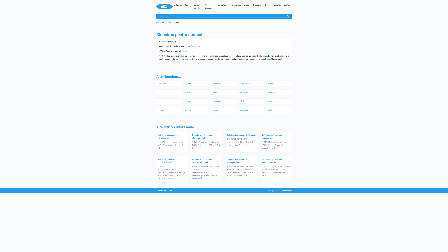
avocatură (244, 92)
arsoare (188, 83)
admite (182, 56)
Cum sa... (186, 6)
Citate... (287, 5)
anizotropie (244, 110)
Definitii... (178, 5)
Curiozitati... (223, 5)
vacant (269, 59)
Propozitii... (257, 5)
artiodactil (217, 83)
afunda (216, 92)
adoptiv (188, 101)
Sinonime (167, 22)
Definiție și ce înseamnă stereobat (241, 135)
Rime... (268, 5)
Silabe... (247, 5)
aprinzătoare (245, 83)
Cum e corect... (197, 6)
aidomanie (272, 101)
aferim (242, 101)
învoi (233, 56)
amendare (162, 83)
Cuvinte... (277, 5)
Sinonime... (236, 5)
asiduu (160, 101)
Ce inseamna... (210, 6)
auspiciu (271, 92)
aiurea (215, 110)
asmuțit (271, 83)
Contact (172, 191)
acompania (217, 101)
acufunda (161, 110)
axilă (159, 92)
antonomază (190, 92)
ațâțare (270, 110)
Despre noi (162, 191)
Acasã (158, 22)
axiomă (188, 110)
